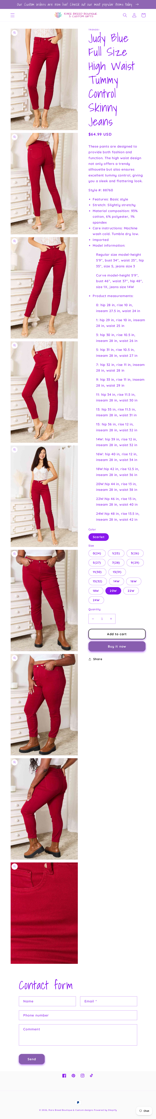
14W (116, 581)
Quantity (94, 609)
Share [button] (97, 659)
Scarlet (98, 537)
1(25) (116, 553)
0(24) (97, 553)
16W (134, 581)
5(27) (97, 562)
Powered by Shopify (105, 1110)
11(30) (97, 572)
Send (32, 1059)
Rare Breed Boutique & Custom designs (71, 1110)
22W (131, 591)
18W (96, 591)
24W (96, 600)
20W (113, 591)
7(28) (116, 562)
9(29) (135, 562)
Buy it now (117, 646)
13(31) (117, 572)
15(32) (98, 581)
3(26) (135, 553)
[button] (12, 15)
